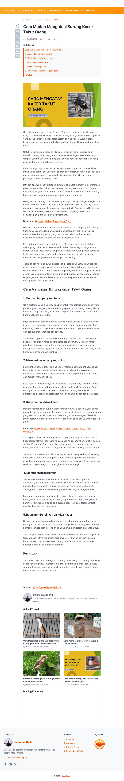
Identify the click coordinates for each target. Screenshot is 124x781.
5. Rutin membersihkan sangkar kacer (41, 71)
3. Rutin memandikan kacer (37, 62)
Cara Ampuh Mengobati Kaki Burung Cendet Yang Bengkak (81, 680)
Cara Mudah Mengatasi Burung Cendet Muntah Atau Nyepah (41, 680)
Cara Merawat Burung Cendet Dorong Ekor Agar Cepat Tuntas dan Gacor (41, 642)
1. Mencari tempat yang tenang (38, 54)
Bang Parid (66, 776)
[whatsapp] (17, 41)
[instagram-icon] (5, 764)
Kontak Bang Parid (74, 751)
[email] (17, 56)
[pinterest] (17, 51)
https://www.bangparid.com (47, 587)
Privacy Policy (72, 747)
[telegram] (17, 46)
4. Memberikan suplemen (36, 66)
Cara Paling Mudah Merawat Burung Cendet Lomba (81, 642)
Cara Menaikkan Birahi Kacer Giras (53, 221)
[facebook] (17, 31)
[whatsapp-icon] (15, 764)
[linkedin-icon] (10, 764)
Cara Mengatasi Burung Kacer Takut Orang (43, 50)
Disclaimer (71, 743)
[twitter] (17, 36)
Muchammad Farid (23, 742)
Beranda (70, 739)
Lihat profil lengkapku (16, 757)
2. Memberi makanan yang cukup (39, 58)
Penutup (28, 75)
